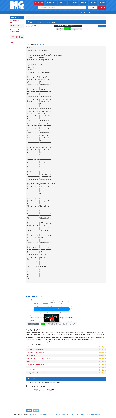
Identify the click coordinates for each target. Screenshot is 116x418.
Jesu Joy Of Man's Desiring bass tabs (37, 373)
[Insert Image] (37, 390)
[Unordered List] (43, 390)
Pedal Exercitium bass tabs (59, 17)
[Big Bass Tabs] (17, 5)
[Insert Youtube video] (50, 390)
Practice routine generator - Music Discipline (88, 414)
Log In (103, 3)
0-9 (25, 12)
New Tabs (74, 3)
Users (94, 3)
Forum (84, 3)
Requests (51, 3)
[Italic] (30, 390)
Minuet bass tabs (31, 355)
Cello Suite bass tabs (32, 347)
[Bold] (27, 390)
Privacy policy (65, 414)
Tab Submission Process (14, 21)
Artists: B (37, 17)
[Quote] (45, 390)
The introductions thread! (15, 26)
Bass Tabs (30, 17)
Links (72, 414)
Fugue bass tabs (31, 370)
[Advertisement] (16, 70)
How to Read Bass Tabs (57, 342)
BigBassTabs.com (32, 414)
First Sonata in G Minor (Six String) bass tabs (39, 358)
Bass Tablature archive (45, 414)
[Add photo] (53, 390)
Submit (63, 3)
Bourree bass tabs (32, 361)
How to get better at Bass (15, 41)
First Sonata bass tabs (33, 367)
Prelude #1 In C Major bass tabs (35, 364)
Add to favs (102, 26)
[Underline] (32, 390)
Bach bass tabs (46, 17)
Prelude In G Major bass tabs (35, 349)
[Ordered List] (40, 390)
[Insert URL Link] (35, 390)
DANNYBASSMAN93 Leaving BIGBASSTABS (16, 37)
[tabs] (48, 390)
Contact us (57, 414)
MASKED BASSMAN (39, 44)
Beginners (39, 3)
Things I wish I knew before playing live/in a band (16, 31)
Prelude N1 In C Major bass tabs (36, 352)
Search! (102, 7)
